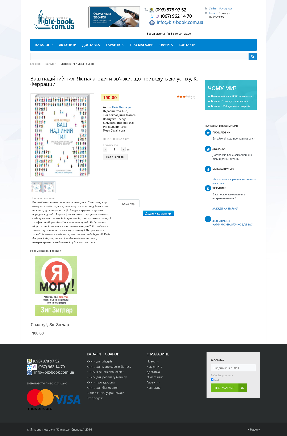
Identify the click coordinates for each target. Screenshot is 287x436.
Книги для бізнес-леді (102, 388)
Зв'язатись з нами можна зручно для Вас (232, 222)
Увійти (213, 8)
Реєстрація (226, 8)
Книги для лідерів (100, 361)
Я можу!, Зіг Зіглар (49, 324)
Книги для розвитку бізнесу (107, 377)
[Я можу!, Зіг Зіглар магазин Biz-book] (56, 286)
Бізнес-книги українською (105, 393)
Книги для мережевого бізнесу (109, 367)
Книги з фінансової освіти (105, 372)
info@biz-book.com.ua (180, 22)
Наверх (254, 429)
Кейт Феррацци (121, 107)
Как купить (154, 367)
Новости (153, 361)
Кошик (213, 13)
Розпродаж (95, 398)
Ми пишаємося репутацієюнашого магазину (233, 181)
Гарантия (153, 382)
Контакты (154, 388)
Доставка (153, 372)
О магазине (155, 377)
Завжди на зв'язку (225, 208)
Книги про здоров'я (101, 382)
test (216, 380)
